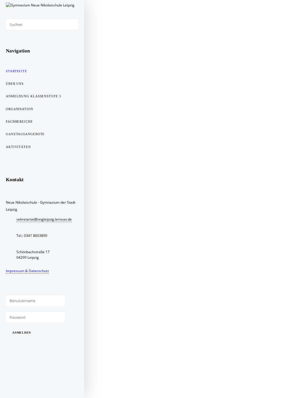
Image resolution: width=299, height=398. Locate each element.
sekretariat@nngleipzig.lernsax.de (44, 219)
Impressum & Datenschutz (27, 270)
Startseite (16, 71)
